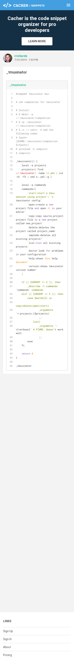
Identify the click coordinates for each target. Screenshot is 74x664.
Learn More (37, 41)
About (7, 647)
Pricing (7, 655)
